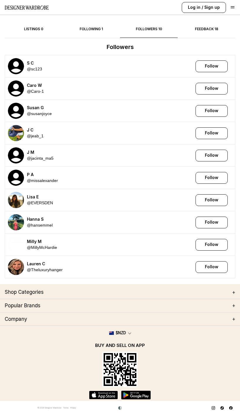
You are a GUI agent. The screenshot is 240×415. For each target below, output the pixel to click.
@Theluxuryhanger (45, 269)
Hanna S (35, 219)
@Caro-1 (35, 91)
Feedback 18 (206, 29)
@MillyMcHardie (42, 247)
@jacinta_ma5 (40, 158)
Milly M (34, 241)
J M (30, 152)
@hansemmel (40, 225)
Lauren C (36, 263)
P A (30, 174)
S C (30, 62)
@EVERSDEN (40, 202)
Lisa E (33, 196)
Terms (65, 408)
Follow (211, 65)
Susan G (35, 107)
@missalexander (42, 180)
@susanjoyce (39, 113)
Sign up (212, 7)
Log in (194, 7)
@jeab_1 (35, 136)
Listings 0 (33, 29)
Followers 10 (149, 29)
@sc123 (34, 69)
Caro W (34, 85)
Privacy (73, 408)
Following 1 (91, 29)
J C (30, 129)
